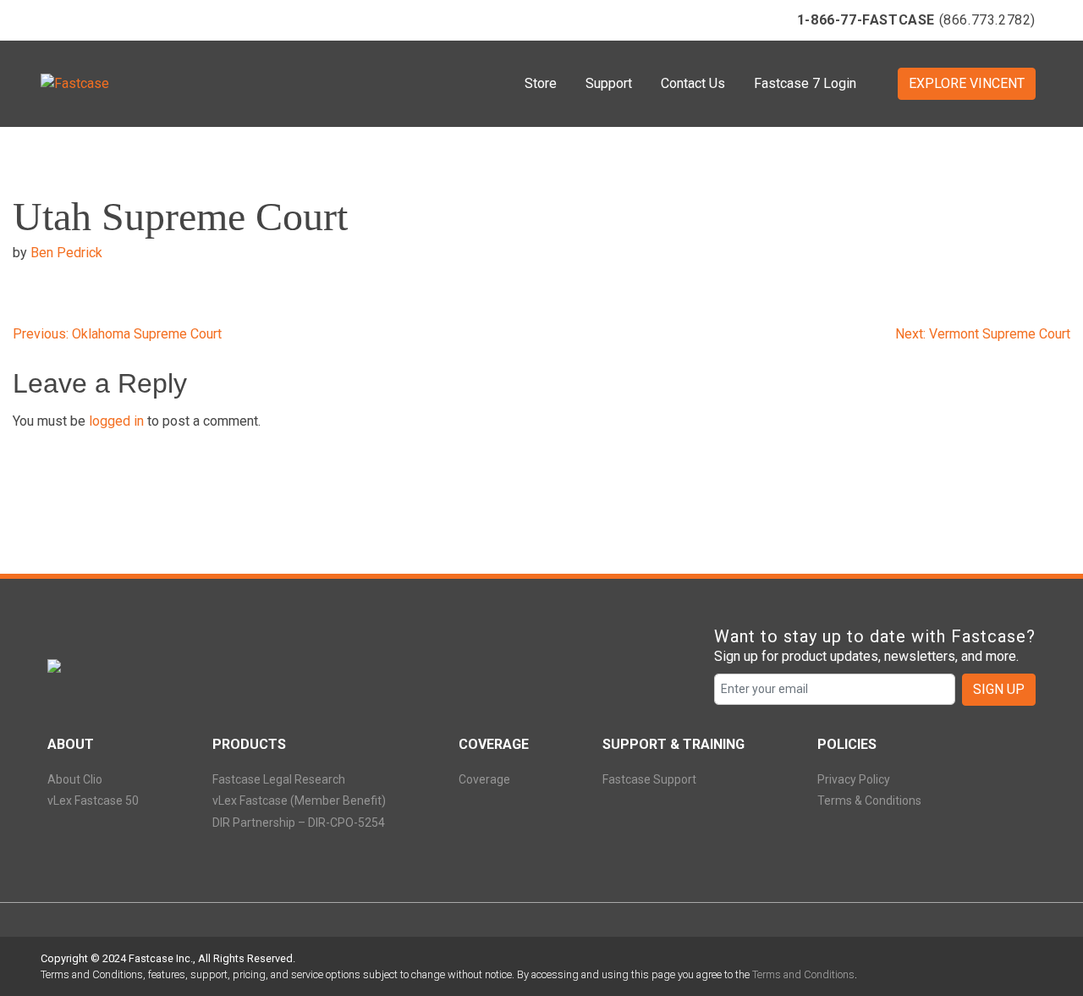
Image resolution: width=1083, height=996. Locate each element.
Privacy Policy (853, 779)
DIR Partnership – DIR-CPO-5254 (298, 822)
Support (608, 83)
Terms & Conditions (869, 800)
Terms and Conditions (803, 974)
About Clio (74, 779)
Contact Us (693, 83)
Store (541, 83)
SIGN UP (999, 689)
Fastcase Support (649, 779)
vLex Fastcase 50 (93, 800)
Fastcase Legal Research (278, 779)
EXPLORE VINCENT (967, 83)
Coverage (484, 779)
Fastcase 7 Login (805, 83)
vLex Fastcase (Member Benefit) (299, 800)
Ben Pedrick (66, 253)
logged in (116, 421)
